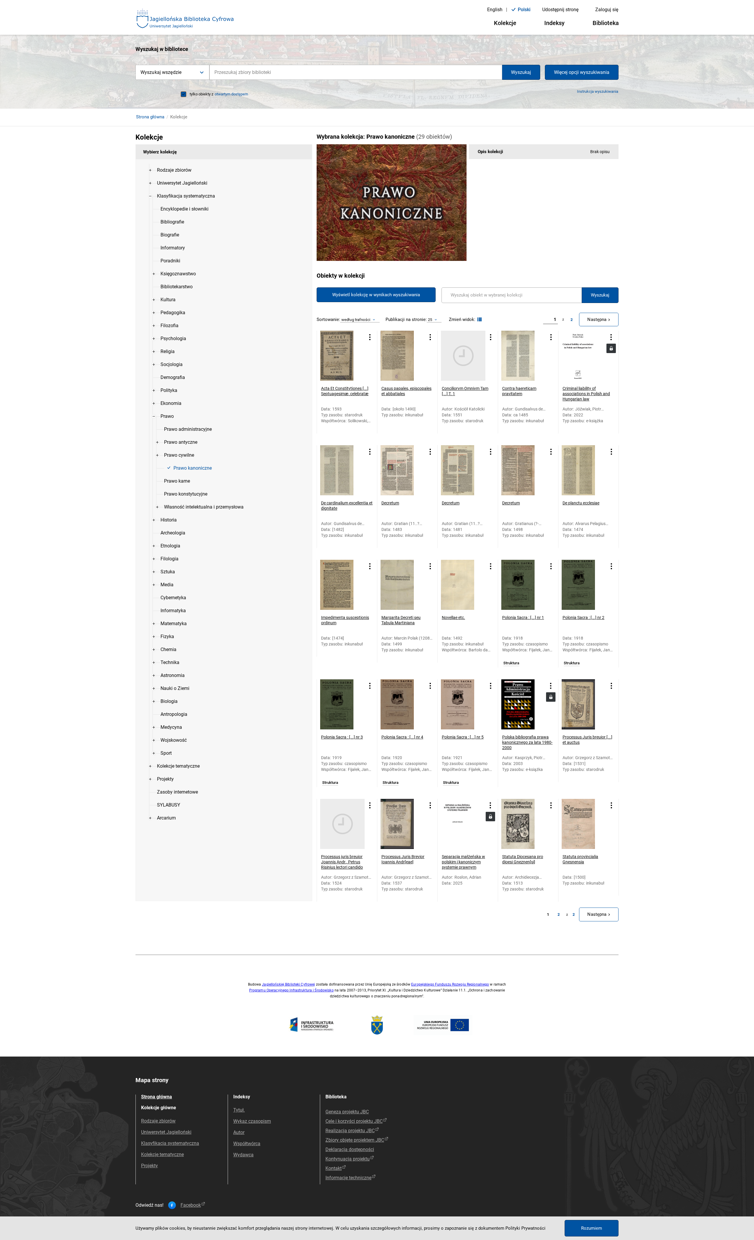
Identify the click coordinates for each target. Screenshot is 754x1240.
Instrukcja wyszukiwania (597, 91)
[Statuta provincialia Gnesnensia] (584, 824)
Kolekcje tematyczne (162, 1154)
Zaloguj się (606, 9)
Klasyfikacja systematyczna (170, 1143)
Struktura (511, 663)
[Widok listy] (479, 319)
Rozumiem (591, 1228)
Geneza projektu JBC (347, 1112)
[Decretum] (403, 470)
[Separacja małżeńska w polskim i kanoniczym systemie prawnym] (463, 824)
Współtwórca (246, 1143)
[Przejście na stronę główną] (185, 18)
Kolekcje (505, 23)
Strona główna (150, 117)
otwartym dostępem (231, 94)
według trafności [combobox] (355, 319)
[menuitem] (174, 170)
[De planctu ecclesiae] (584, 470)
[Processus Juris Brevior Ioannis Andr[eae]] (403, 824)
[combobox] (355, 72)
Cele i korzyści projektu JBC (354, 1121)
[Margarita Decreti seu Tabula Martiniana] (403, 585)
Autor (238, 1132)
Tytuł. (239, 1110)
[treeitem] (224, 170)
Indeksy (554, 23)
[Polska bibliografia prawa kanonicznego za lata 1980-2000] (523, 704)
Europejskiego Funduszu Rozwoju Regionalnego (450, 984)
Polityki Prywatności (525, 1228)
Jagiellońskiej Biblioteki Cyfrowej (288, 984)
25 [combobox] (430, 319)
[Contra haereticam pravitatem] (523, 356)
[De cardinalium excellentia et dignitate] (342, 470)
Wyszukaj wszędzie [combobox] (160, 72)
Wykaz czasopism (252, 1121)
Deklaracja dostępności (349, 1149)
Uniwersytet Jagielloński (166, 1132)
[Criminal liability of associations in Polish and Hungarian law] (584, 356)
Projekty (149, 1165)
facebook (191, 1205)
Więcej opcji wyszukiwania (581, 72)
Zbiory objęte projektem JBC (354, 1140)
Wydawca (243, 1155)
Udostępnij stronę (560, 9)
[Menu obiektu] (370, 337)
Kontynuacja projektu (347, 1159)
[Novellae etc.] (463, 585)
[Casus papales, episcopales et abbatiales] (403, 356)
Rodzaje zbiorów (158, 1121)
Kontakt (333, 1168)
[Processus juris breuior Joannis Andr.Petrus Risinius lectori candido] (342, 824)
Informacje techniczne (348, 1178)
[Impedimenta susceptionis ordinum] (342, 585)
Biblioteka (606, 23)
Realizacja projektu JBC (350, 1130)
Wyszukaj (521, 72)
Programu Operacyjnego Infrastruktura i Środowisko (291, 990)
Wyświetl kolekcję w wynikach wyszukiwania (376, 294)
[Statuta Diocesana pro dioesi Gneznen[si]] (523, 824)
